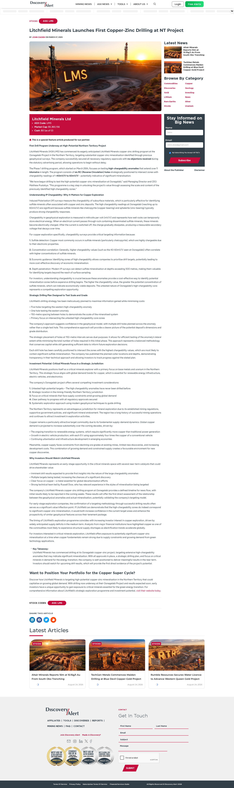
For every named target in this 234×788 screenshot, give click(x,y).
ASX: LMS (48, 21)
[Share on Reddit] (53, 620)
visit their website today (148, 590)
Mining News (84, 4)
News (187, 97)
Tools (121, 4)
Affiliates (53, 720)
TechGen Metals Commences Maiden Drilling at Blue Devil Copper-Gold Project (116, 676)
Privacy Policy (75, 784)
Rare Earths (170, 101)
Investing (189, 93)
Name (168, 127)
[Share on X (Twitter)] (46, 620)
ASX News (103, 4)
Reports (97, 720)
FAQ (68, 726)
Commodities (171, 83)
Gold (166, 93)
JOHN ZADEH (38, 37)
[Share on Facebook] (39, 620)
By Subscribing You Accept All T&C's (186, 153)
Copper (189, 83)
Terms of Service (60, 784)
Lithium (168, 97)
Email (168, 140)
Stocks (33, 21)
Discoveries (169, 88)
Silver (188, 101)
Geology (189, 88)
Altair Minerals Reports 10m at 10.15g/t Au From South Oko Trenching (56, 676)
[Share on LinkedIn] (32, 620)
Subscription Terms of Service (95, 784)
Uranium (189, 106)
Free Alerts (194, 4)
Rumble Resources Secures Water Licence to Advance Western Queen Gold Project (176, 676)
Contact (79, 726)
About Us (139, 4)
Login (178, 4)
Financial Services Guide (119, 784)
